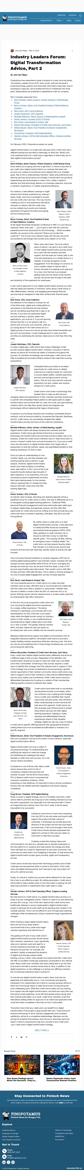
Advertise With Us (8, 1130)
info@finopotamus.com (16, 1158)
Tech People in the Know (11, 1140)
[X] (8, 1162)
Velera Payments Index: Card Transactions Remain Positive (61, 1079)
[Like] (80, 15)
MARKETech (59, 1136)
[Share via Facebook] (11, 1037)
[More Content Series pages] (52, 20)
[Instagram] (13, 1162)
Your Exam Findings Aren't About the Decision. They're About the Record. (21, 1079)
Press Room (59, 1140)
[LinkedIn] (4, 1162)
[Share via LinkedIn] (21, 1037)
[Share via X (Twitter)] (16, 1037)
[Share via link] (26, 1037)
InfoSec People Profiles (10, 1136)
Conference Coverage (10, 1133)
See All (77, 1051)
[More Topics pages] (62, 20)
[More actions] (72, 50)
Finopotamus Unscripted (64, 1133)
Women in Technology (63, 1130)
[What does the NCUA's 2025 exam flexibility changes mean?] (22, 1065)
